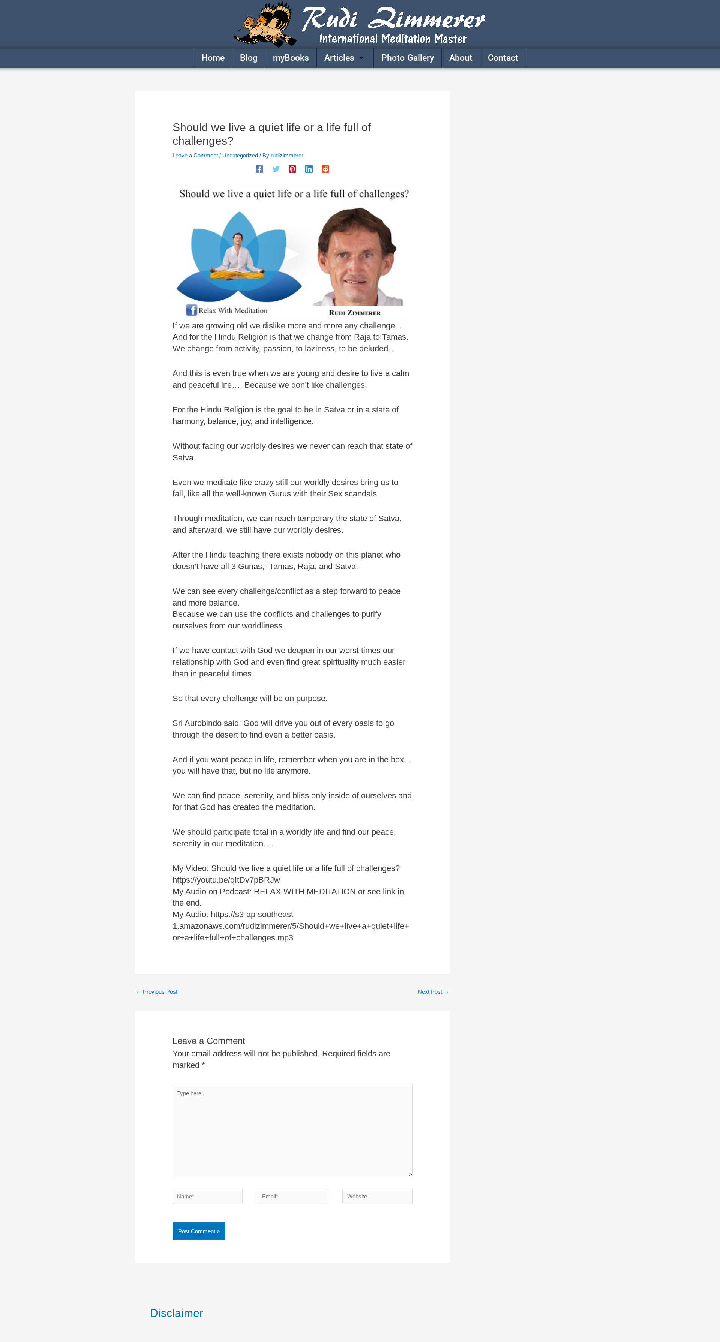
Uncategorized (240, 155)
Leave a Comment (195, 155)
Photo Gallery (407, 58)
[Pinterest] (292, 169)
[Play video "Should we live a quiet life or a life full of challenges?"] (292, 252)
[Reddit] (325, 169)
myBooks (291, 58)
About (460, 58)
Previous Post (156, 991)
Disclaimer (176, 1313)
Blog (249, 58)
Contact (503, 58)
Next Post (433, 991)
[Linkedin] (309, 169)
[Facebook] (259, 169)
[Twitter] (276, 169)
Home (213, 58)
